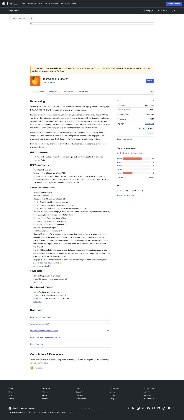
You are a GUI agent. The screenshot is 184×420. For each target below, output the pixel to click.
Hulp (152, 92)
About (11, 388)
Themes (45, 392)
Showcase (46, 388)
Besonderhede (38, 92)
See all (151, 177)
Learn (78, 388)
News (10, 392)
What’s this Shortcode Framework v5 (45, 337)
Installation (68, 92)
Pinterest (150, 128)
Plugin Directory (14, 11)
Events (112, 392)
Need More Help (36, 344)
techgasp (150, 133)
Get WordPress (174, 4)
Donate (113, 395)
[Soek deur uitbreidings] (31, 18)
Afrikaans (32, 408)
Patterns (45, 399)
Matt (146, 392)
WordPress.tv (81, 399)
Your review (121, 177)
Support (79, 392)
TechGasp (51, 82)
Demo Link (37, 282)
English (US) (149, 124)
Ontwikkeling (83, 92)
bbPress (147, 395)
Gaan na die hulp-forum (126, 195)
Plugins (44, 395)
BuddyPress (149, 399)
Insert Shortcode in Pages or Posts (44, 331)
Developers (80, 395)
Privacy (11, 399)
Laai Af (149, 81)
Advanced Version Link (42, 266)
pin (140, 128)
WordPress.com (150, 388)
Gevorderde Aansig (124, 139)
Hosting (11, 395)
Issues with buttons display (41, 317)
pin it (143, 128)
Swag (113, 399)
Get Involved (114, 388)
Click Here (37, 302)
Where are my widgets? (39, 324)
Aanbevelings (54, 92)
